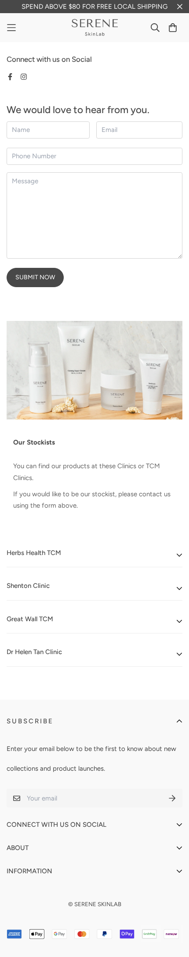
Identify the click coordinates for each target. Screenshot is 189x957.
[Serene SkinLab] (95, 27)
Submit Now (35, 277)
